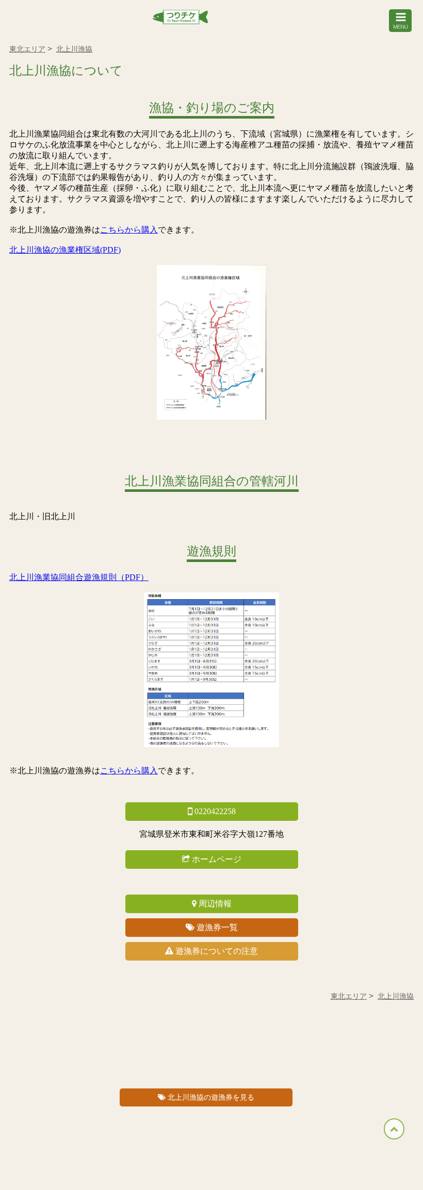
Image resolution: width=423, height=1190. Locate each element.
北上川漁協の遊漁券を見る (211, 1097)
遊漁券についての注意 (215, 951)
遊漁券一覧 (216, 927)
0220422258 (214, 811)
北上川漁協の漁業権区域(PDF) (65, 249)
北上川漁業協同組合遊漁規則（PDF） (79, 577)
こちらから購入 (129, 229)
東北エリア (27, 49)
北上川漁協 (74, 49)
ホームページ (215, 859)
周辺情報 (214, 903)
